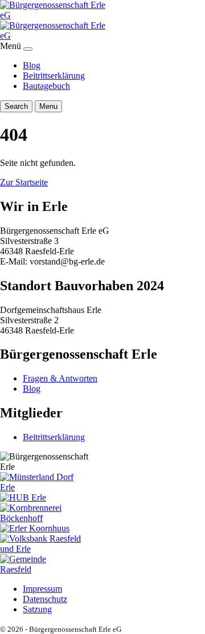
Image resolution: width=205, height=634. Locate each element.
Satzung (37, 609)
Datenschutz (45, 599)
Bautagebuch (46, 86)
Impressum (42, 589)
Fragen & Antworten (60, 378)
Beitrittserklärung (54, 75)
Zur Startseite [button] (24, 182)
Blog (31, 65)
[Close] (27, 49)
